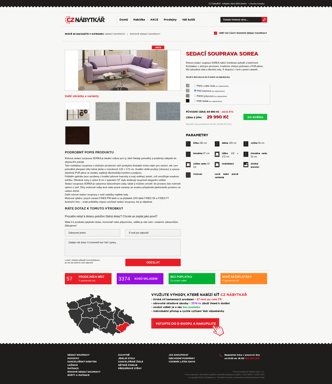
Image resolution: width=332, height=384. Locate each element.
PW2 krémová (211, 91)
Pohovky (73, 358)
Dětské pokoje (127, 365)
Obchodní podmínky (182, 358)
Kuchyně (124, 354)
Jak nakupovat (178, 354)
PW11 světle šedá (213, 86)
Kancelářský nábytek (82, 361)
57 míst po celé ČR (209, 299)
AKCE (154, 19)
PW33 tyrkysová (212, 96)
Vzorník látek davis (182, 361)
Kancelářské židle (130, 361)
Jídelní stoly (126, 358)
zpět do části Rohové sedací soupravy (243, 33)
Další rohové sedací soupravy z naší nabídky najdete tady (96, 194)
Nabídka (139, 19)
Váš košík (188, 19)
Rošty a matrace (78, 375)
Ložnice (72, 365)
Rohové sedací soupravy (145, 34)
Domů (123, 19)
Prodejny (170, 19)
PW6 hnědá (209, 101)
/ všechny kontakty (256, 4)
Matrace (73, 368)
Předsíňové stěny (130, 368)
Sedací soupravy (115, 34)
